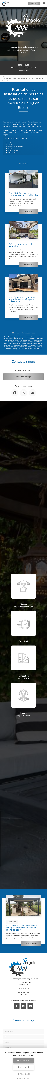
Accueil (4, 77)
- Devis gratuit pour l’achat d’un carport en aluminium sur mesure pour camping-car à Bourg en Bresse (23, 346)
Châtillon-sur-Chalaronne (15, 146)
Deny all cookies (24, 1067)
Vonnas (10, 144)
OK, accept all (24, 1061)
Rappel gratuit (34, 3)
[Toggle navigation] (44, 3)
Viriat (9, 142)
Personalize (25, 1074)
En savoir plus (29, 211)
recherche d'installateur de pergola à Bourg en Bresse (22, 342)
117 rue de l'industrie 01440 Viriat (23, 68)
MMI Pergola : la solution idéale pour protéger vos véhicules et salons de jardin (21, 927)
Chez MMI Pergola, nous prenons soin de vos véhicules (23, 194)
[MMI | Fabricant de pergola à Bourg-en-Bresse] (5, 3)
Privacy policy (24, 1079)
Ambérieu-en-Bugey (13, 150)
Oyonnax (10, 148)
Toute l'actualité (31, 944)
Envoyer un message (23, 377)
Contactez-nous (23, 71)
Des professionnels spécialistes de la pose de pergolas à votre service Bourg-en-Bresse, (23, 343)
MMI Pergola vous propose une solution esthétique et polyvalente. (22, 299)
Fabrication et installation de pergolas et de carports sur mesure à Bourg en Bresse (23, 337)
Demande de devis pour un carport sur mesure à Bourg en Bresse (23, 340)
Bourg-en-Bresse (12, 152)
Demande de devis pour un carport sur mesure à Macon (19, 337)
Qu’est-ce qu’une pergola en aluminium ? (22, 245)
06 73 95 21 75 (23, 65)
